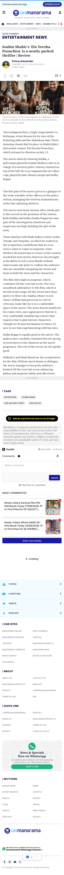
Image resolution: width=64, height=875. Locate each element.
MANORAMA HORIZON (13, 637)
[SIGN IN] (60, 12)
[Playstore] (12, 840)
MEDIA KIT (37, 684)
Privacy (6, 690)
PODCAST (7, 816)
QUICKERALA (8, 662)
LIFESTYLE (37, 792)
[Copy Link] (25, 76)
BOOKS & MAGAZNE (42, 655)
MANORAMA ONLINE (12, 631)
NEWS (38, 24)
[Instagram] (9, 862)
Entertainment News (24, 37)
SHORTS (36, 816)
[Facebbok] (4, 862)
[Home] (3, 24)
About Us (7, 678)
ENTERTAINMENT (27, 24)
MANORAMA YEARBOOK (13, 649)
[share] (11, 76)
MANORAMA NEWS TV (43, 643)
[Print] (18, 76)
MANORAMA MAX (41, 649)
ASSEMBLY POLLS (52, 24)
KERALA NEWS (12, 24)
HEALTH (5, 798)
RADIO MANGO (9, 655)
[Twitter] (20, 862)
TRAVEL (36, 804)
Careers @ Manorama (44, 690)
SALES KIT (37, 712)
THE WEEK (6, 643)
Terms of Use (9, 696)
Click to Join (32, 767)
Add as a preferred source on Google (34, 418)
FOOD (5, 804)
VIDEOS (5, 810)
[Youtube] (15, 862)
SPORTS (36, 798)
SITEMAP (6, 725)
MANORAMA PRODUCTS (13, 684)
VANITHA (37, 637)
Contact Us (39, 678)
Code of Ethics (41, 731)
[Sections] (4, 12)
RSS (34, 696)
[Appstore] (32, 840)
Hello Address (40, 631)
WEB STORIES (39, 810)
